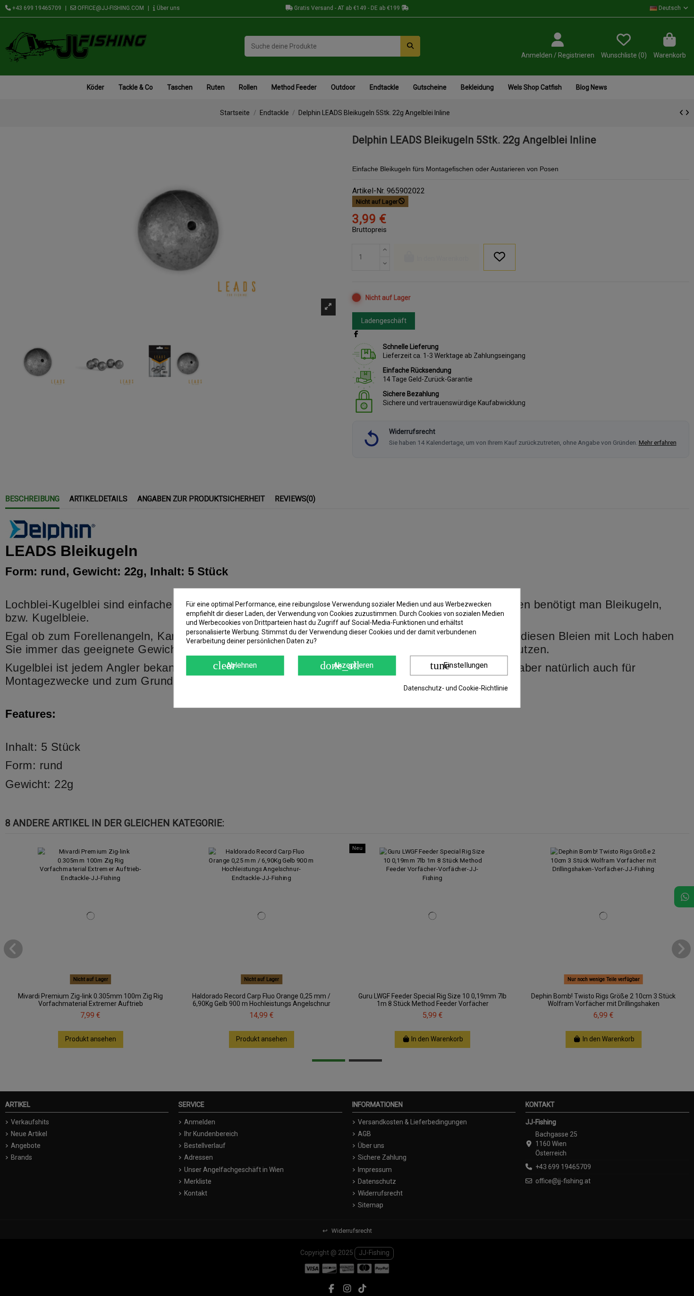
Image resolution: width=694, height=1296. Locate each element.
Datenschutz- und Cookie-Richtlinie (456, 688)
